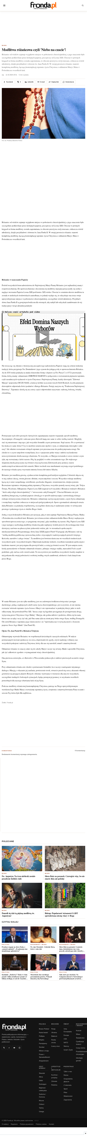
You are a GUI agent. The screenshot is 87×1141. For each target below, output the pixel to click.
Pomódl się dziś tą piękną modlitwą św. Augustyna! (18, 914)
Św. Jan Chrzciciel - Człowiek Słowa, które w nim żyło (42, 948)
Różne (66, 1075)
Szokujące (42, 1084)
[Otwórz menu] (4, 5)
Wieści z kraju (44, 1051)
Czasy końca (80, 1048)
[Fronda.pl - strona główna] (18, 1027)
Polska (42, 1024)
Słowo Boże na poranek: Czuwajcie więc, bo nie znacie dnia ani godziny (65, 877)
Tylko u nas (68, 1071)
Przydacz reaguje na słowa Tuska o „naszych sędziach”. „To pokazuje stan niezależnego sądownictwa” (14, 949)
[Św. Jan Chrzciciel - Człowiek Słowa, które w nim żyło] (43, 934)
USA (65, 1039)
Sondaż (41, 1047)
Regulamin (14, 1124)
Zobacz (41, 1104)
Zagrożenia (68, 1100)
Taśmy (41, 1108)
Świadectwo (80, 1038)
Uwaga (41, 1111)
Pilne (65, 1092)
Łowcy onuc (55, 1046)
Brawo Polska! (44, 1029)
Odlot (41, 1080)
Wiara (4, 45)
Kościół (78, 1030)
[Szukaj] (82, 5)
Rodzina (54, 1085)
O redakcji (5, 1124)
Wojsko (41, 1040)
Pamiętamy (43, 1043)
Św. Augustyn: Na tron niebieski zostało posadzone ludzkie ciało (18, 877)
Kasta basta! (43, 1032)
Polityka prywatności (27, 1124)
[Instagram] (19, 1048)
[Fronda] (43, 5)
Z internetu (67, 1085)
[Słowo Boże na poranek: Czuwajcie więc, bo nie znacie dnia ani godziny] (65, 858)
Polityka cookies (41, 1124)
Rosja (53, 1029)
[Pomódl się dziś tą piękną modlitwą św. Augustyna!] (22, 895)
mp (3, 75)
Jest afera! (42, 1067)
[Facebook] (9, 1048)
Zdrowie (54, 1081)
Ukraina (54, 1032)
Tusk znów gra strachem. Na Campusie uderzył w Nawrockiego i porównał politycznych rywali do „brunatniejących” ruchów (71, 976)
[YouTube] (14, 1048)
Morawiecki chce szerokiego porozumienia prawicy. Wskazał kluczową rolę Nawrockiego (41, 976)
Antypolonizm (44, 1061)
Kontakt (51, 1124)
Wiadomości (68, 1096)
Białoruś (54, 1036)
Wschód (55, 1024)
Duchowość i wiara (38, 944)
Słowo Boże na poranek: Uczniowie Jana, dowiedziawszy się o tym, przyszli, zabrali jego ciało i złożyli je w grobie (71, 949)
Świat (66, 1024)
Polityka (5, 944)
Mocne (41, 1100)
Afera (41, 1077)
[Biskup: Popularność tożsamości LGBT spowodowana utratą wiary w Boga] (65, 895)
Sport (66, 1089)
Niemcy (66, 1046)
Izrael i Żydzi (68, 1050)
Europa (66, 1035)
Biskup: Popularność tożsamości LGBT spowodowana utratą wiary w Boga (61, 914)
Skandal (42, 1073)
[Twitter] (4, 1048)
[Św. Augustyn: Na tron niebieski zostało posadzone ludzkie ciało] (22, 858)
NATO (66, 1042)
